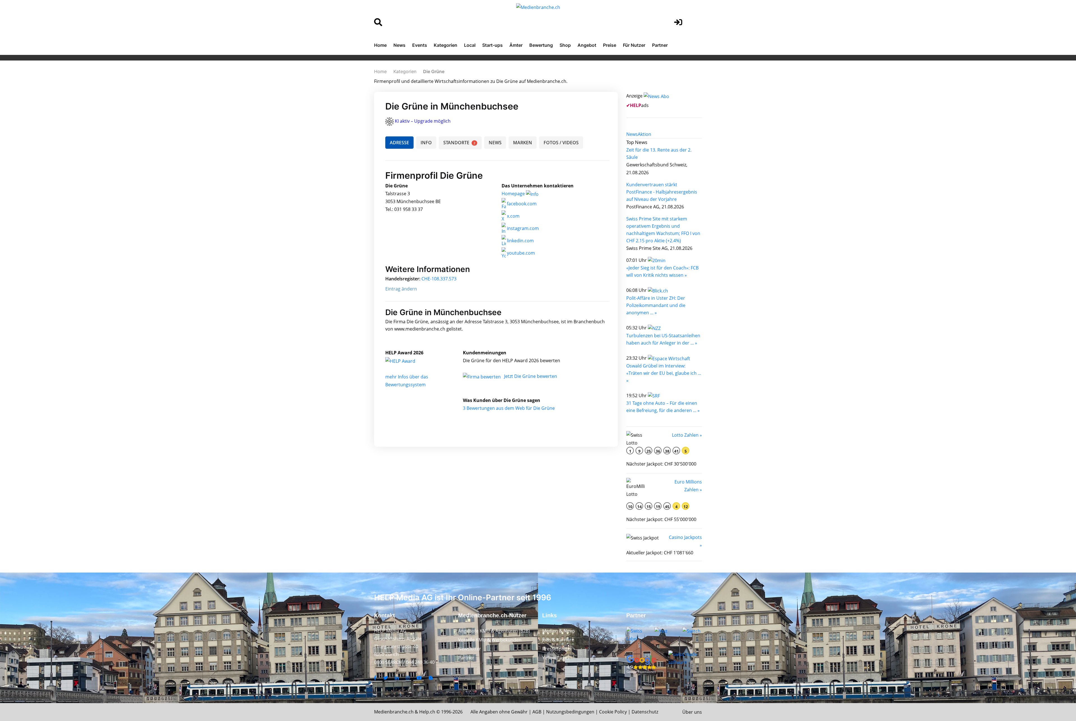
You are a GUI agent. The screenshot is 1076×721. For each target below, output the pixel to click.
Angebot (587, 45)
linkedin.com (520, 241)
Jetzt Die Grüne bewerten (530, 376)
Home (380, 45)
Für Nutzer (634, 45)
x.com (513, 216)
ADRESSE (399, 142)
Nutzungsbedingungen (570, 712)
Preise (609, 45)
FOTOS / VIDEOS (561, 142)
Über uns (692, 712)
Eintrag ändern (401, 289)
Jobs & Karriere (558, 640)
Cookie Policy (613, 712)
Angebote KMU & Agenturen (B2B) (494, 631)
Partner (660, 45)
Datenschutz (645, 712)
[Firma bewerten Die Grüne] (482, 376)
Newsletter (469, 649)
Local (470, 45)
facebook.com (521, 204)
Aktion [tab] (644, 134)
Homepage (514, 193)
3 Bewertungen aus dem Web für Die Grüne (509, 408)
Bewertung (541, 45)
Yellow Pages (555, 658)
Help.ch (427, 712)
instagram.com (522, 228)
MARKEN (522, 142)
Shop (565, 45)
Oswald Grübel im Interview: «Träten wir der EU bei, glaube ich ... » (663, 373)
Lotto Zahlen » (687, 435)
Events (419, 45)
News (399, 45)
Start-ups (492, 45)
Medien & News (558, 631)
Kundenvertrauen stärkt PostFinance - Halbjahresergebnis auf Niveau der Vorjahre (661, 192)
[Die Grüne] (406, 360)
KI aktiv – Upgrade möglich (423, 121)
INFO (426, 142)
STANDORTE (459, 142)
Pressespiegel (556, 649)
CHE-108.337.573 (438, 279)
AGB (536, 712)
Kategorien (445, 45)
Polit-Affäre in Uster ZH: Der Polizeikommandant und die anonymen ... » (655, 305)
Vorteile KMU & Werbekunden (489, 640)
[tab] (632, 134)
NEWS (495, 142)
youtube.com (520, 253)
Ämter (516, 45)
